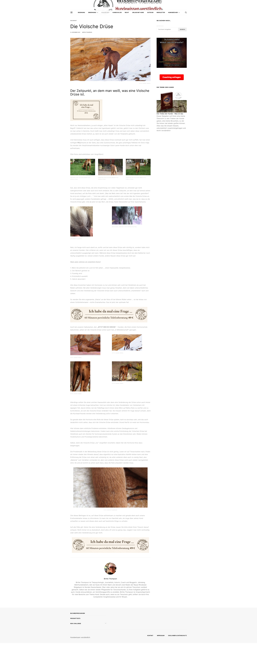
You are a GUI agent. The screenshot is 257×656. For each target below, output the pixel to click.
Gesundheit (105, 12)
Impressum (161, 635)
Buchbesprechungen (77, 613)
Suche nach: (160, 26)
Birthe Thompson (87, 32)
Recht (127, 12)
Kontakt (150, 635)
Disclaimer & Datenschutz (177, 635)
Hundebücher (173, 12)
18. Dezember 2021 (75, 32)
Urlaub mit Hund (138, 12)
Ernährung (92, 12)
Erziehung (81, 12)
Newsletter (161, 12)
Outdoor (150, 12)
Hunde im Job (117, 12)
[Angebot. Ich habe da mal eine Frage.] (86, 110)
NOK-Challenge (75, 623)
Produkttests (75, 618)
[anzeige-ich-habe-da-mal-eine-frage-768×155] (108, 314)
